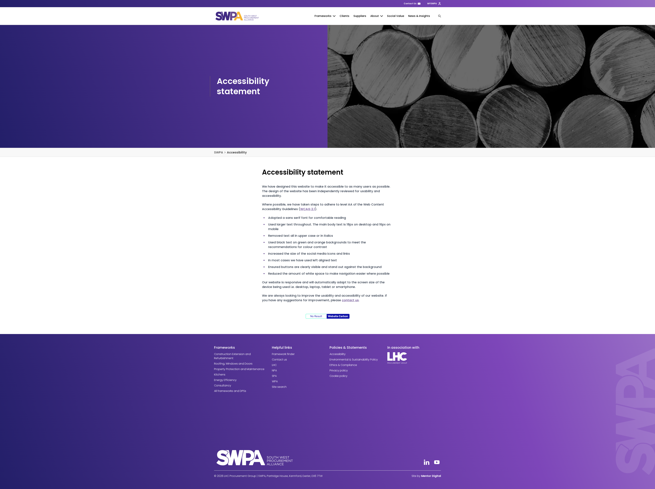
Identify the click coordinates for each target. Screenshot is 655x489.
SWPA (218, 152)
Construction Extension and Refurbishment (232, 356)
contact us (350, 300)
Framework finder (283, 354)
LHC (274, 365)
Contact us (279, 360)
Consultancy (222, 385)
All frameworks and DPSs (230, 391)
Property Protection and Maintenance (239, 369)
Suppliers (359, 16)
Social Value (395, 16)
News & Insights (419, 16)
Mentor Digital (431, 476)
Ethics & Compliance (343, 365)
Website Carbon (338, 316)
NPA (274, 370)
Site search (279, 387)
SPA (274, 376)
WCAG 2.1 (307, 209)
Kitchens (219, 375)
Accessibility (237, 152)
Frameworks (323, 16)
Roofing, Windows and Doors (233, 364)
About (374, 16)
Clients (344, 16)
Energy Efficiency (225, 380)
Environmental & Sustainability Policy (354, 360)
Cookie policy (338, 376)
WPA (275, 381)
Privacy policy (339, 370)
